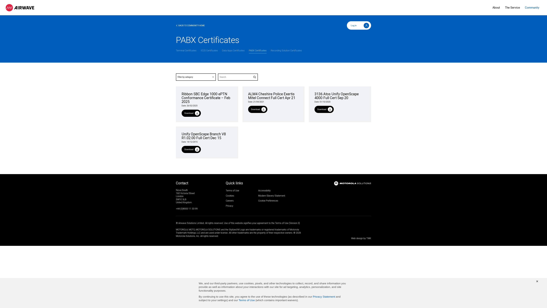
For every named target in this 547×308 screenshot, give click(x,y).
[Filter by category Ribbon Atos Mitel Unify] (196, 77)
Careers (230, 200)
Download (188, 113)
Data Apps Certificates (233, 50)
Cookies (230, 195)
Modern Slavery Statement (271, 195)
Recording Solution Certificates (286, 50)
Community (532, 7)
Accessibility (264, 190)
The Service (512, 7)
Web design (357, 238)
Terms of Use (247, 300)
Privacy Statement (324, 296)
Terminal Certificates (186, 50)
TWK (368, 238)
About (496, 7)
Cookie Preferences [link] (268, 200)
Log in (354, 25)
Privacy (229, 205)
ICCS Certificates (209, 50)
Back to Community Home (191, 25)
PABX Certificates (258, 50)
